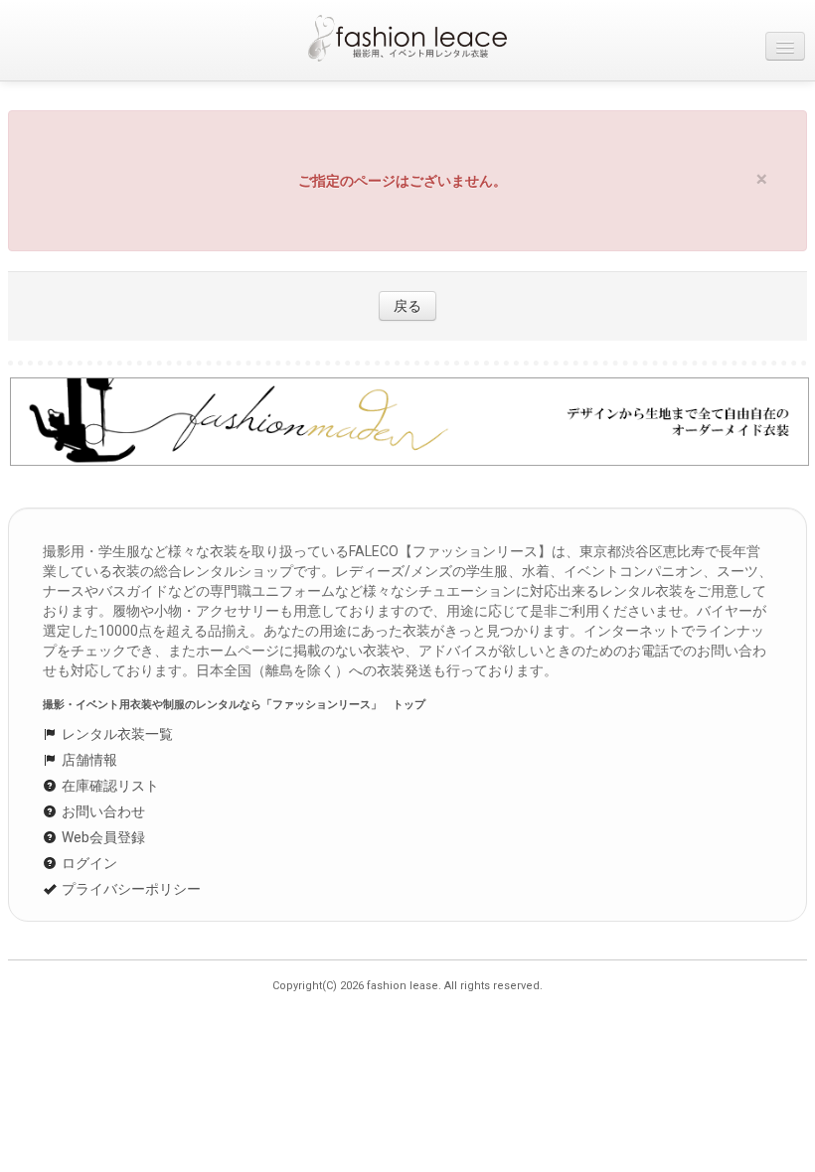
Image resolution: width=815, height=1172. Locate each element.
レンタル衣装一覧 (116, 734)
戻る (407, 306)
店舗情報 (88, 760)
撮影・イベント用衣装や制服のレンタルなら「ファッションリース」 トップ (234, 704)
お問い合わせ (102, 811)
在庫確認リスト (109, 786)
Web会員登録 (102, 837)
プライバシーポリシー (130, 889)
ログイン (88, 863)
